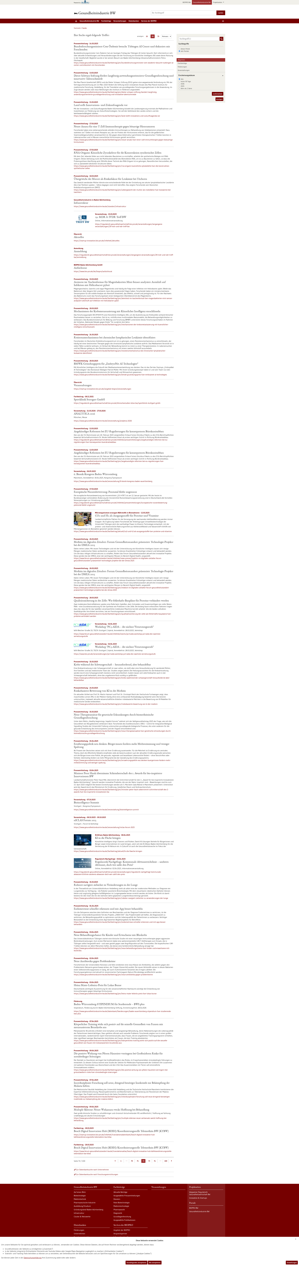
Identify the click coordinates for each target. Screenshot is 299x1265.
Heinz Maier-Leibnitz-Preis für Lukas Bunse (97, 985)
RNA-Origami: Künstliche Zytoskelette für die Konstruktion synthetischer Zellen (117, 153)
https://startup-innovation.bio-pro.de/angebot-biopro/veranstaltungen (102, 389)
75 (158, 36)
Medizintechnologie (121, 1206)
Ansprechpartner (120, 1233)
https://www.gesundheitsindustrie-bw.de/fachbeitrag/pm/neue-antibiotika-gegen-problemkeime (113, 974)
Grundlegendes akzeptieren (136, 1263)
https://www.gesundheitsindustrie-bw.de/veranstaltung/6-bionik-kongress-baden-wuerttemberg (113, 481)
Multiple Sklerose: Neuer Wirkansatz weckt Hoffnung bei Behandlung (111, 1110)
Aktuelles (79, 237)
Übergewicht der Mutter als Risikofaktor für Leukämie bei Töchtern (110, 179)
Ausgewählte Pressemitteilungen (127, 1195)
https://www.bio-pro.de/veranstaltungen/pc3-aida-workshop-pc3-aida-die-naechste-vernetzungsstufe (115, 654)
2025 (182, 86)
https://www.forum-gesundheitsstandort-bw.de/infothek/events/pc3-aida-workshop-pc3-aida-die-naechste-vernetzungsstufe (117, 635)
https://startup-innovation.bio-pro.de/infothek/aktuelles (96, 240)
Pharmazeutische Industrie (84, 1202)
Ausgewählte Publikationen (124, 1220)
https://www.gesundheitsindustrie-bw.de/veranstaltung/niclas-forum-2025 (104, 827)
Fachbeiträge (106, 21)
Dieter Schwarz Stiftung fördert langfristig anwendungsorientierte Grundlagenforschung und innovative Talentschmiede (124, 77)
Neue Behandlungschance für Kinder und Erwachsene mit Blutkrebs (110, 935)
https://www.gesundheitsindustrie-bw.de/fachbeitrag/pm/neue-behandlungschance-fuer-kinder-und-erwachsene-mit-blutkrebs (122, 949)
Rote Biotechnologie (122, 1202)
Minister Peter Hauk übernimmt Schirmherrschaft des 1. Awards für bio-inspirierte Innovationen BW (118, 775)
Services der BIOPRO (149, 21)
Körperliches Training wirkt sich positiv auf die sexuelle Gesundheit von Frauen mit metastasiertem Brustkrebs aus (118, 1026)
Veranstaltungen (119, 21)
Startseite (77, 28)
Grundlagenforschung (122, 1216)
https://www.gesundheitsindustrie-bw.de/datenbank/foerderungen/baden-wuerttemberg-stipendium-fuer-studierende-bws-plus (122, 1012)
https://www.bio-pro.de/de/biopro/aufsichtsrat (93, 271)
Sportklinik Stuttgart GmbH (89, 399)
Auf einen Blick (80, 1192)
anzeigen (219, 99)
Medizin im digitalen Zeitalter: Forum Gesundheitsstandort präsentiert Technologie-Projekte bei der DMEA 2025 (123, 544)
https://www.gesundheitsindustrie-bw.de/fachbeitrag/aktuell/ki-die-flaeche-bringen (108, 851)
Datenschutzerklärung (33, 1257)
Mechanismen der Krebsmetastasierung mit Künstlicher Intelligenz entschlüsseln (117, 311)
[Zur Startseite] (95, 13)
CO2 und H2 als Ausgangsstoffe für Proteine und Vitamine (127, 516)
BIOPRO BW (187, 2)
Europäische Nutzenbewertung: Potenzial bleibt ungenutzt (105, 492)
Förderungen (182, 67)
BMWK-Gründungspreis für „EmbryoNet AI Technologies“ (106, 364)
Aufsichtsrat (80, 268)
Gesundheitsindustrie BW (202, 2)
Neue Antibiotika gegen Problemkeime (94, 961)
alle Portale (185, 51)
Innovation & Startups (198, 1198)
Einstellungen (292, 1263)
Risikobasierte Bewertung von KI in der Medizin (100, 691)
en (223, 21)
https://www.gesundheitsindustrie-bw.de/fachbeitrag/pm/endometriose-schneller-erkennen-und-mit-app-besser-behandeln (120, 923)
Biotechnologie (80, 1195)
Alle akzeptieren (154, 1263)
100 (165, 1161)
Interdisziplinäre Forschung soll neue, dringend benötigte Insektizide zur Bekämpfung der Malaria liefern (122, 1085)
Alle (182, 79)
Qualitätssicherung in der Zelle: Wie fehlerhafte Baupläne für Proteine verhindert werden (121, 600)
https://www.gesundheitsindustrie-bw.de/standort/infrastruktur (100, 206)
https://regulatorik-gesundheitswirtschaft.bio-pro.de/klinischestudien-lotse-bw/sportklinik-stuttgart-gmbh (117, 403)
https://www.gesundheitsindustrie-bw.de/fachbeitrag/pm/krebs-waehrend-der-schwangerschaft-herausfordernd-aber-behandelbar (122, 679)
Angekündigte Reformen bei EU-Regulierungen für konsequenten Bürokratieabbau (119, 431)
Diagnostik (118, 1213)
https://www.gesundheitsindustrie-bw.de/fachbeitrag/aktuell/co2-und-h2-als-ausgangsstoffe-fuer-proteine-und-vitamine (123, 531)
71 (138, 1161)
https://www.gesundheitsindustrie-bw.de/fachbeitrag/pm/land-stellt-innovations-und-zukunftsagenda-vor (117, 116)
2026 (182, 84)
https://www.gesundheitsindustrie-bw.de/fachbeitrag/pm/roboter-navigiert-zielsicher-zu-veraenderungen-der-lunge (121, 898)
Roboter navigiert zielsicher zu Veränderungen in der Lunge (106, 885)
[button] (221, 75)
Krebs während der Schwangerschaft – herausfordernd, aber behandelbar (112, 664)
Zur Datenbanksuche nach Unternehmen (92, 1169)
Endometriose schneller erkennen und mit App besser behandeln (108, 909)
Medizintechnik (80, 1199)
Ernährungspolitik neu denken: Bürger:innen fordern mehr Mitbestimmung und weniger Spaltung (121, 746)
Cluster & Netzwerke (82, 1216)
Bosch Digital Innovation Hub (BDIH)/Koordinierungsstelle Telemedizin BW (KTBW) (121, 1131)
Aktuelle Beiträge (120, 1192)
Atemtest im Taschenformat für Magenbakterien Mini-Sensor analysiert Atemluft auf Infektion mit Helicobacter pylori (120, 284)
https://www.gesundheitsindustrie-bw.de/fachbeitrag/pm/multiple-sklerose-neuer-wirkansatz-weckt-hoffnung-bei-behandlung (120, 1119)
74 (155, 1161)
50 (153, 36)
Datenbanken (134, 21)
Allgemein (181, 60)
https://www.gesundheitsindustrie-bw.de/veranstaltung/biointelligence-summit (106, 809)
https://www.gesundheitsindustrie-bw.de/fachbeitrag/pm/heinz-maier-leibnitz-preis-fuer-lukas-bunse (115, 993)
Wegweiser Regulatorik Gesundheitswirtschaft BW (199, 1193)
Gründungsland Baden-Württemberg (88, 1209)
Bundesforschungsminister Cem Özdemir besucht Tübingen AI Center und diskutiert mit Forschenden (122, 48)
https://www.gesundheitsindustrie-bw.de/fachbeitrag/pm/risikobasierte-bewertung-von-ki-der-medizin (116, 704)
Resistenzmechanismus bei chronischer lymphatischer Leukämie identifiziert (114, 337)
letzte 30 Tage (186, 81)
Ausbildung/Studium (82, 1206)
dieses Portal (185, 49)
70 (132, 1161)
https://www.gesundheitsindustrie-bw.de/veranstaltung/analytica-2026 (103, 421)
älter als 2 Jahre (186, 88)
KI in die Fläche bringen (108, 838)
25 (147, 36)
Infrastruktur (81, 203)
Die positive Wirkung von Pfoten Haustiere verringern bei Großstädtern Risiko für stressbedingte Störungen (118, 1055)
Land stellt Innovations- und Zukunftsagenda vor (101, 105)
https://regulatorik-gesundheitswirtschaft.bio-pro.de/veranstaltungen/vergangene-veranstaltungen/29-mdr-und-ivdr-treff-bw (129, 225)
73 (149, 1161)
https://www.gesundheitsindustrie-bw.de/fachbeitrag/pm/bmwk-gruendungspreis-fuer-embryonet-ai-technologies (120, 374)
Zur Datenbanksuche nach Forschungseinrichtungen (97, 1174)
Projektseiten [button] (218, 2)
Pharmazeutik (119, 1209)
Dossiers (117, 1199)
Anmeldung (80, 251)
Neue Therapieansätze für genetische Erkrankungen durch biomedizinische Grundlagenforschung (114, 716)
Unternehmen (79, 1233)
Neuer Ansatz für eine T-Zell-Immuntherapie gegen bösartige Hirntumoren (114, 126)
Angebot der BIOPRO (122, 1230)
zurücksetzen (217, 94)
